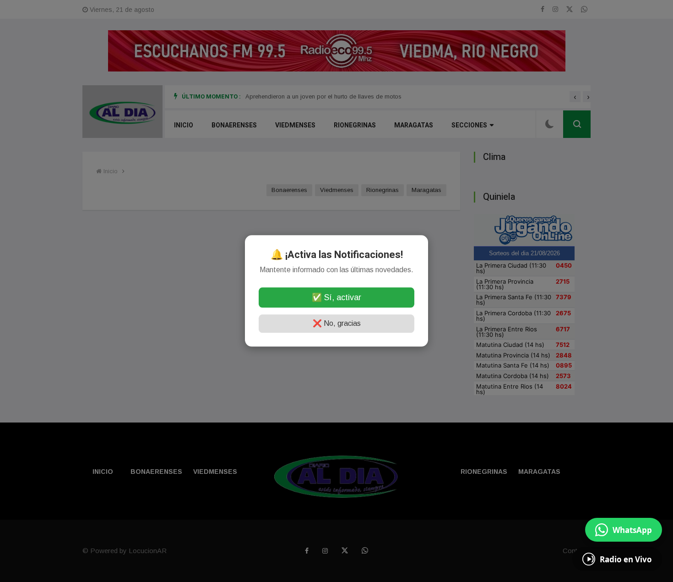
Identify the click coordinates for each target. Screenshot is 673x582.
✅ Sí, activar (336, 297)
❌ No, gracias (337, 324)
